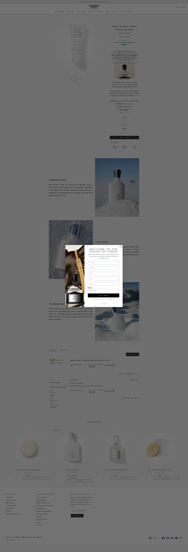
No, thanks (103, 303)
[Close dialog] (120, 247)
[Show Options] (118, 279)
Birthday (90, 287)
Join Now (103, 295)
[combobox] (103, 279)
